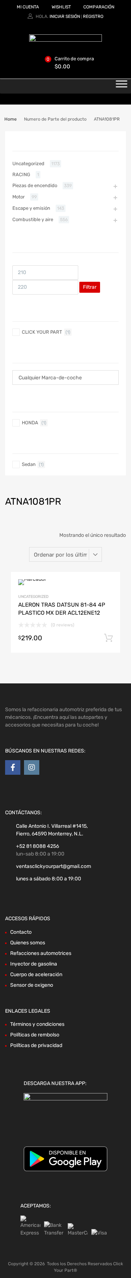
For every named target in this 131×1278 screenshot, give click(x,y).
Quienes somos (27, 943)
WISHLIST (61, 7)
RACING (21, 174)
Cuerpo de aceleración (36, 974)
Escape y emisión (31, 208)
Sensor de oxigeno (31, 985)
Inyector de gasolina (33, 964)
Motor (18, 197)
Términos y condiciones (37, 1024)
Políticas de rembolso (34, 1035)
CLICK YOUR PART (42, 332)
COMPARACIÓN (98, 7)
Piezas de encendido (34, 185)
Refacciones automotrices (40, 953)
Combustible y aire (32, 219)
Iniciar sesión (64, 16)
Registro (93, 16)
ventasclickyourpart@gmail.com (53, 866)
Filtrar (89, 287)
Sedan (29, 464)
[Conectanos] (12, 767)
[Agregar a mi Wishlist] (108, 585)
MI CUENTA (28, 7)
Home (10, 119)
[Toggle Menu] (121, 86)
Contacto (21, 932)
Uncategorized (33, 596)
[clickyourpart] (65, 40)
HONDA (30, 422)
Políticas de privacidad (36, 1045)
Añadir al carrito (108, 638)
